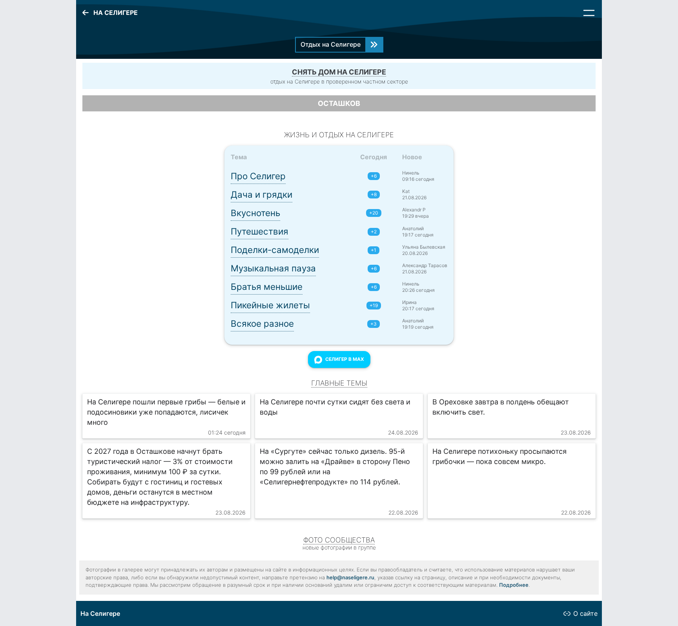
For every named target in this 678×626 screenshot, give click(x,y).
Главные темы (339, 383)
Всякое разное (262, 323)
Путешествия (259, 231)
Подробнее (514, 585)
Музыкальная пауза (273, 268)
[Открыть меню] (589, 13)
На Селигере (100, 613)
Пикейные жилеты (270, 305)
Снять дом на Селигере (339, 72)
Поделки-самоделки (275, 249)
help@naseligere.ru (350, 577)
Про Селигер (258, 176)
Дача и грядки (261, 194)
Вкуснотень (255, 212)
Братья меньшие (267, 286)
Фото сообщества (339, 540)
